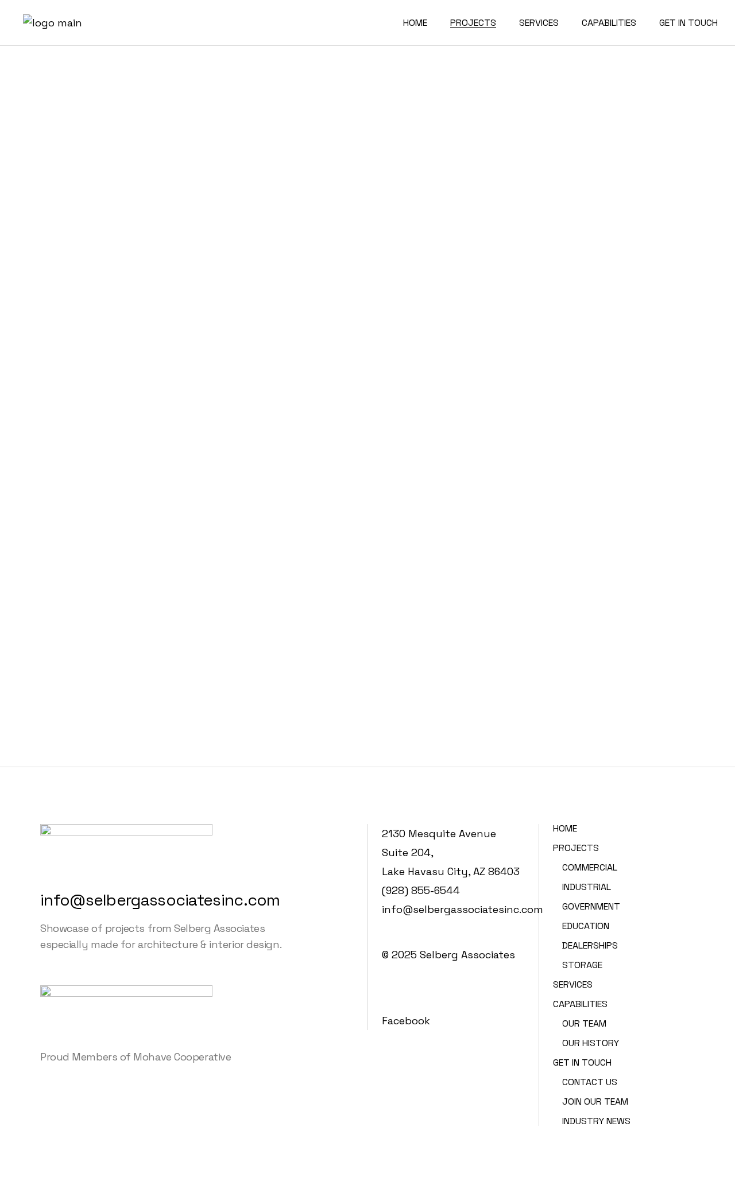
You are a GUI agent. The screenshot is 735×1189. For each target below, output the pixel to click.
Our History (590, 1043)
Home (565, 828)
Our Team (584, 1023)
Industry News (596, 1121)
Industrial (586, 887)
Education (585, 926)
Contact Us (589, 1082)
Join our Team (595, 1101)
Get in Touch (582, 1062)
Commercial (589, 867)
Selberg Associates (467, 954)
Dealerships (590, 945)
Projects (576, 848)
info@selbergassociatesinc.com (160, 899)
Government (591, 906)
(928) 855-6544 (421, 890)
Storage (582, 965)
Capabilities (580, 1004)
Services (573, 984)
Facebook (406, 1020)
